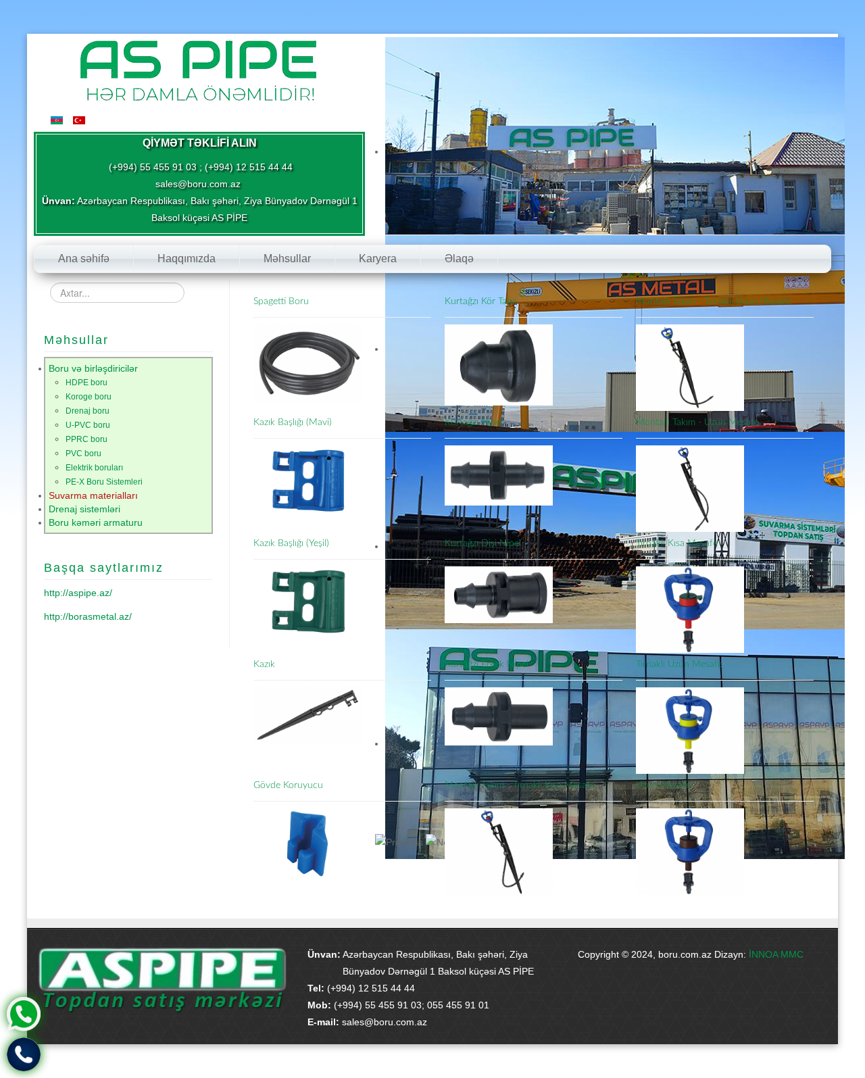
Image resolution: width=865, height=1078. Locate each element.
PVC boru (83, 453)
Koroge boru (89, 396)
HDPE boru (86, 382)
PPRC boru (86, 439)
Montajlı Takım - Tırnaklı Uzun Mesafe (713, 301)
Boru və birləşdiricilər (93, 368)
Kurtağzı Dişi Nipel (483, 543)
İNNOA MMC (776, 954)
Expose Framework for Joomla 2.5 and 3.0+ (196, 68)
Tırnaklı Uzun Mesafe (679, 664)
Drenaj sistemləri (84, 509)
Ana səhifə (83, 258)
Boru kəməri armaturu (96, 522)
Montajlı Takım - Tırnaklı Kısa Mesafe (520, 785)
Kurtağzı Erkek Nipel (486, 664)
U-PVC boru (88, 425)
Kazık (264, 664)
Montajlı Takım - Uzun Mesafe (697, 422)
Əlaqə (459, 258)
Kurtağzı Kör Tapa (481, 301)
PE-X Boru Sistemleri (104, 482)
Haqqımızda (186, 258)
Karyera (378, 258)
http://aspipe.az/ (78, 592)
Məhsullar (287, 258)
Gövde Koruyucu (288, 785)
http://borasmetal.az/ (88, 616)
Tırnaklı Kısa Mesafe (677, 543)
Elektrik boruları (94, 467)
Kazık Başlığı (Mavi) (292, 422)
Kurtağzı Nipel (474, 422)
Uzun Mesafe (663, 785)
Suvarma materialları (93, 495)
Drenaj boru (87, 411)
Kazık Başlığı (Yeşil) (291, 543)
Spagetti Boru (281, 301)
